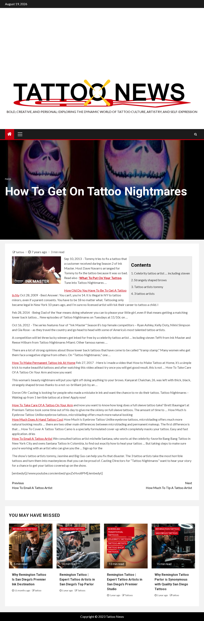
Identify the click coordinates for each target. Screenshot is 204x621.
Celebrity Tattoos (119, 539)
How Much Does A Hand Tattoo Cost (37, 419)
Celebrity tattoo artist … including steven (162, 273)
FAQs (8, 178)
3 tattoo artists (144, 293)
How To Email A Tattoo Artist (32, 438)
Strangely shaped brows (150, 280)
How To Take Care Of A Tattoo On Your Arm (42, 405)
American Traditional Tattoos (115, 531)
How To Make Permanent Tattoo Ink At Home (43, 362)
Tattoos (81, 590)
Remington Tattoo (25, 528)
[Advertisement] (102, 49)
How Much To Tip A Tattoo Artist (169, 485)
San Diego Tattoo (167, 533)
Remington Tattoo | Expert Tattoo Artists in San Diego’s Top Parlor (77, 579)
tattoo (20, 252)
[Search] (195, 134)
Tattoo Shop (116, 547)
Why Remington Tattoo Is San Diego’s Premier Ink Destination (29, 579)
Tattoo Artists (117, 543)
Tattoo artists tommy (148, 287)
